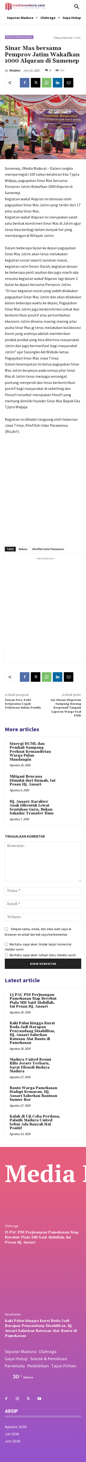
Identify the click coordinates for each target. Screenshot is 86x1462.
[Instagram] (17, 1399)
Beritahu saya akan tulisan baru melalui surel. (43, 955)
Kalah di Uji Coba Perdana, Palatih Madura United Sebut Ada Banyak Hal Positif (35, 1122)
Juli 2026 (12, 1434)
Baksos (23, 549)
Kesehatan (13, 1314)
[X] (35, 82)
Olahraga (11, 1225)
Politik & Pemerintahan (19, 37)
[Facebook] (24, 82)
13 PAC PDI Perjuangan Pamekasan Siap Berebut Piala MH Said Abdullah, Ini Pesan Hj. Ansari (33, 1001)
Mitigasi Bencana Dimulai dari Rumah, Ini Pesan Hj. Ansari (32, 780)
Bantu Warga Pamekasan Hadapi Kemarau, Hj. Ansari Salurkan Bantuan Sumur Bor (33, 1094)
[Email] (68, 82)
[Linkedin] (57, 82)
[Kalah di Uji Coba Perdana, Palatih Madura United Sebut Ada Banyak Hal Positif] (72, 1123)
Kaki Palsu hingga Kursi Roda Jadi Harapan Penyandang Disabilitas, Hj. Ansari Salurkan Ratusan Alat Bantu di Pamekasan (32, 1033)
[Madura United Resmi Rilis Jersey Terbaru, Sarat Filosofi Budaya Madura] (72, 1066)
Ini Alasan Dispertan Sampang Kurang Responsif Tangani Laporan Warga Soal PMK (66, 708)
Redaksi (14, 70)
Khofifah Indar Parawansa (48, 549)
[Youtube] (39, 1399)
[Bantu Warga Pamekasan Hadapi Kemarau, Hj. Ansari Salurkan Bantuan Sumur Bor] (72, 1094)
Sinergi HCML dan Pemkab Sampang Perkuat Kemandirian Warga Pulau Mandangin (30, 752)
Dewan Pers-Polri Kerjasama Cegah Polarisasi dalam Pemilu (23, 704)
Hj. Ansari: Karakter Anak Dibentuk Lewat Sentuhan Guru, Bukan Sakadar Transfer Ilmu (32, 807)
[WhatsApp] (46, 82)
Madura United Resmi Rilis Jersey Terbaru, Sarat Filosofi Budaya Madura (30, 1065)
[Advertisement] (43, 488)
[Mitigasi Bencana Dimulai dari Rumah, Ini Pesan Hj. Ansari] (67, 782)
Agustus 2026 (16, 1427)
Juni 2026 (12, 1441)
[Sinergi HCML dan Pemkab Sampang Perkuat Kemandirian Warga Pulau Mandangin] (67, 749)
